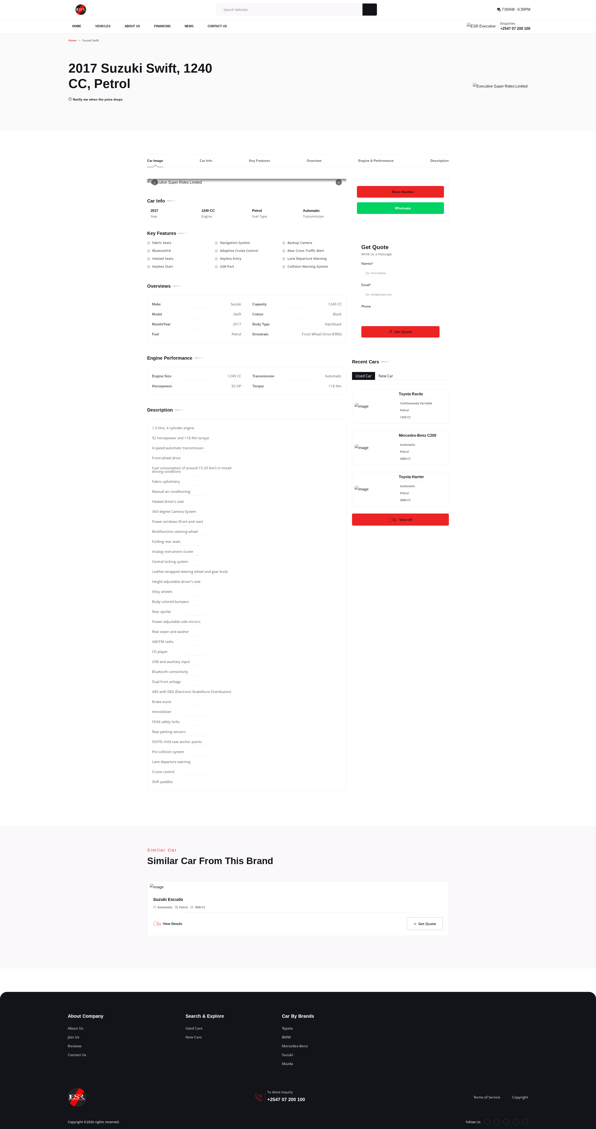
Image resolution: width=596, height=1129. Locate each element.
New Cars (194, 1037)
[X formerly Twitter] (497, 1122)
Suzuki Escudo (168, 899)
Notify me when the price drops (98, 99)
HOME (76, 26)
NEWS (189, 26)
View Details (172, 924)
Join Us (73, 1037)
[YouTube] (506, 1122)
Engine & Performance (376, 160)
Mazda (287, 1063)
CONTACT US (217, 26)
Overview (314, 160)
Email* (366, 285)
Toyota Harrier (411, 477)
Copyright (520, 1097)
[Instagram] (525, 1122)
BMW (286, 1037)
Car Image (155, 160)
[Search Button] (369, 9)
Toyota (287, 1028)
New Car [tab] (386, 376)
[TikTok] (516, 1122)
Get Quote (403, 331)
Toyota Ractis (411, 394)
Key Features (259, 160)
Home (72, 40)
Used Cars (194, 1028)
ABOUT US (132, 26)
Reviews (74, 1046)
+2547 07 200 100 (515, 28)
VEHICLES (103, 26)
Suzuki (287, 1054)
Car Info (206, 160)
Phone (366, 306)
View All (405, 519)
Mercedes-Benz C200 (417, 435)
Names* (367, 263)
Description (439, 160)
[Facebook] (487, 1122)
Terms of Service (487, 1097)
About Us (75, 1028)
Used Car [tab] (364, 376)
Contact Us (77, 1054)
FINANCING (162, 26)
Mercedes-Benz (295, 1046)
